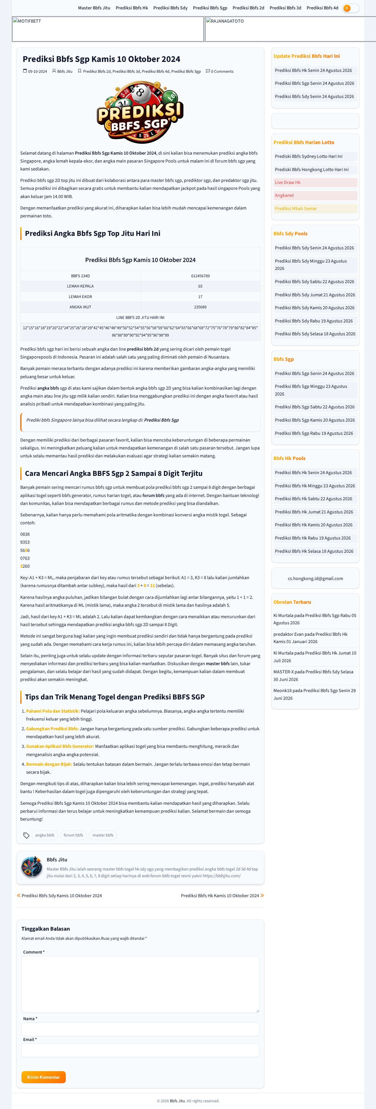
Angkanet (284, 195)
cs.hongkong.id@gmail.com (315, 578)
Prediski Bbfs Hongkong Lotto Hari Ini (312, 169)
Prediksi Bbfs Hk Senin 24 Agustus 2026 (313, 70)
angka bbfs (48, 388)
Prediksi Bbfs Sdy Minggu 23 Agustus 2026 (311, 265)
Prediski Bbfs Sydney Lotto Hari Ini (309, 156)
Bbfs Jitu (65, 72)
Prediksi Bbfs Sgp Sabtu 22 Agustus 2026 (315, 407)
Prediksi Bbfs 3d (285, 8)
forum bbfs (153, 495)
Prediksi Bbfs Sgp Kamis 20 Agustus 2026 (315, 420)
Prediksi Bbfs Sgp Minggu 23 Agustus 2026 (311, 390)
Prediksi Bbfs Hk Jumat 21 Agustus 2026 (314, 512)
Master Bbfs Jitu (94, 8)
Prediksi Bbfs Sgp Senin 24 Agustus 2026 (314, 83)
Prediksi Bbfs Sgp (210, 8)
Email (30, 1040)
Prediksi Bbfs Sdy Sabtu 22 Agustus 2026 (314, 281)
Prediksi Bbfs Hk (132, 8)
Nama (30, 1019)
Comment (34, 952)
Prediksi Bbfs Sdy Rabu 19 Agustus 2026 (314, 321)
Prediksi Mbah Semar (296, 208)
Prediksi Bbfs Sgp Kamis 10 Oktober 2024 (101, 59)
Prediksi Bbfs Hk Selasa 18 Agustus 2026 (314, 551)
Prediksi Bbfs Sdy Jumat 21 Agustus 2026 (315, 295)
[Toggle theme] (351, 8)
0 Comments (222, 72)
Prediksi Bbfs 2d (248, 8)
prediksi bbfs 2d (143, 349)
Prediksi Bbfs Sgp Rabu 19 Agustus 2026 (314, 433)
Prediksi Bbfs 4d (322, 8)
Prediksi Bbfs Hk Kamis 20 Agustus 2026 (313, 525)
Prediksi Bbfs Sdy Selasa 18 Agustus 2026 (315, 334)
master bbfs (218, 663)
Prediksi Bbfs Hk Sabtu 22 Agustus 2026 (313, 499)
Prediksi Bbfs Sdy (170, 8)
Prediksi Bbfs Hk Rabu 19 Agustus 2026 (313, 538)
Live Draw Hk (288, 182)
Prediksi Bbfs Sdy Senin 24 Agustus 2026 (314, 96)
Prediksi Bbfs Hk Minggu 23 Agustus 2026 (315, 486)
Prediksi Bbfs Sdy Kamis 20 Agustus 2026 (315, 308)
